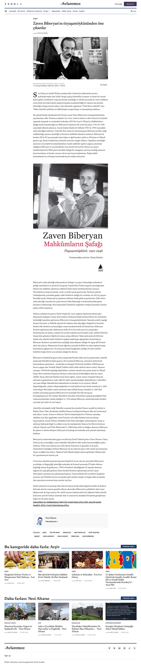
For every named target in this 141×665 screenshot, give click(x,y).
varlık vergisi (62, 536)
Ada (39, 623)
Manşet (37, 536)
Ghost (36, 662)
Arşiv (35, 19)
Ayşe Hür (112, 588)
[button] (45, 11)
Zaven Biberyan (88, 536)
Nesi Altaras (42, 33)
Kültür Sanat (55, 532)
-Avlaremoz (14, 662)
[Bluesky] (12, 4)
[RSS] (21, 4)
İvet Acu (11, 583)
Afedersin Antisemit (113, 623)
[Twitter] (8, 4)
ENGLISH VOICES (10, 623)
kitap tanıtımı (94, 532)
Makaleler (67, 532)
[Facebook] (5, 4)
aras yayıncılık (79, 532)
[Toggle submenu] (49, 11)
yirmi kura (75, 536)
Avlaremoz (46, 581)
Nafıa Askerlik (48, 536)
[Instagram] (15, 4)
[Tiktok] (18, 4)
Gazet (42, 662)
